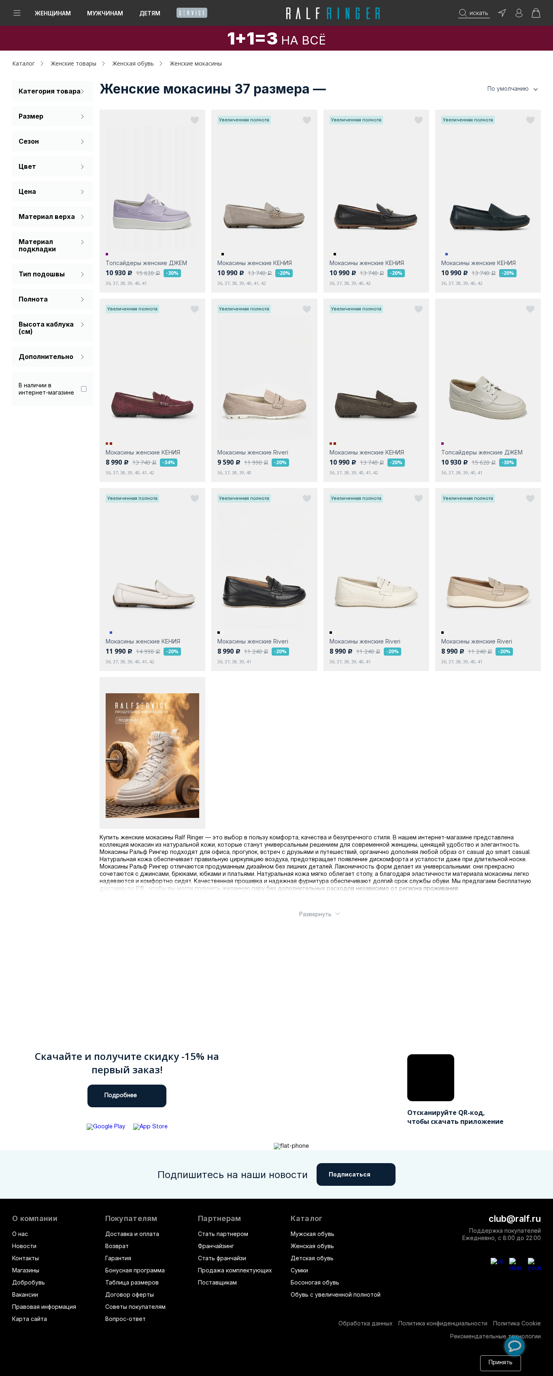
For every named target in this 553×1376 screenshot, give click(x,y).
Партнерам (219, 1218)
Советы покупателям (135, 1306)
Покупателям (131, 1218)
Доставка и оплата (132, 1233)
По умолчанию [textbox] (508, 88)
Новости (24, 1245)
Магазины (25, 1270)
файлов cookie (153, 1367)
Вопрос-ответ (125, 1318)
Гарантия (118, 1258)
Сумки (299, 1270)
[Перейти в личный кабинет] (519, 15)
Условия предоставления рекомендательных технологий (341, 1367)
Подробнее (120, 1095)
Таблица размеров (132, 1282)
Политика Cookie (517, 1323)
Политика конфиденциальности (442, 1323)
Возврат (117, 1245)
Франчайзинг (216, 1245)
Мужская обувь (312, 1233)
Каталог (306, 1218)
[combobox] (500, 88)
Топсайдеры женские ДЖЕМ (146, 262)
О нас (20, 1233)
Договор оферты (129, 1294)
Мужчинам (105, 13)
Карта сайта (29, 1318)
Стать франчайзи (222, 1258)
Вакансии (25, 1294)
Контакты (25, 1258)
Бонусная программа (135, 1270)
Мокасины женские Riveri (252, 452)
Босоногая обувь (315, 1282)
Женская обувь (312, 1245)
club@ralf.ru (515, 1218)
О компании (34, 1218)
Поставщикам (217, 1282)
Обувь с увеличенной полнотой (336, 1294)
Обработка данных (365, 1323)
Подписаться (349, 1174)
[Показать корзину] (536, 15)
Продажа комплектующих (235, 1270)
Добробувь (28, 1282)
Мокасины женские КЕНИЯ (254, 262)
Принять (501, 1362)
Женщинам (53, 13)
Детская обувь (312, 1258)
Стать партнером (223, 1233)
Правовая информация (44, 1306)
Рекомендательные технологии (495, 1336)
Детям (149, 13)
